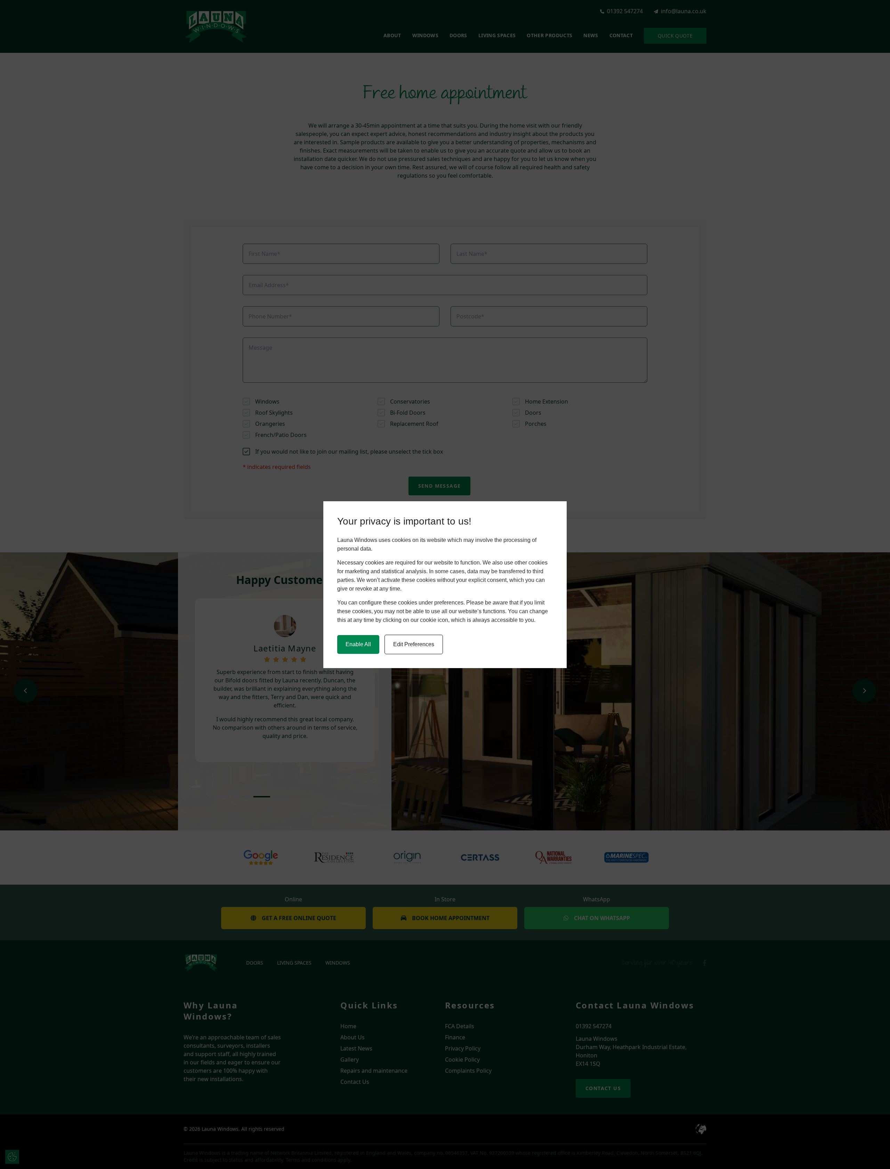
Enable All (358, 644)
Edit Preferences (413, 644)
